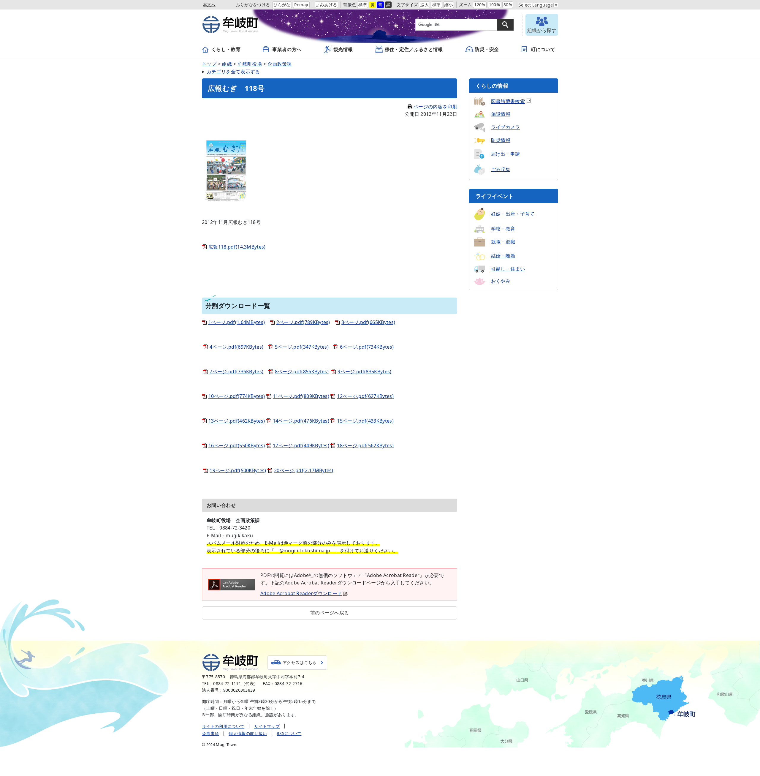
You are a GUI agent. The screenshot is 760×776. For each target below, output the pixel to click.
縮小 (448, 4)
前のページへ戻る (329, 612)
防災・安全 (487, 49)
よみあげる (326, 4)
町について (543, 49)
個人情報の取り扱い (248, 733)
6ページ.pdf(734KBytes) (367, 347)
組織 (227, 64)
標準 (362, 4)
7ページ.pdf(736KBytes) (236, 371)
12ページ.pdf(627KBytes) (365, 396)
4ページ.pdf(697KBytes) (236, 347)
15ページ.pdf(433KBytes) (365, 421)
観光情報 (343, 49)
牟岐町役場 (250, 64)
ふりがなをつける (253, 4)
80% (508, 4)
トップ (209, 64)
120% (479, 4)
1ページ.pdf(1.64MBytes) (236, 322)
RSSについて (289, 733)
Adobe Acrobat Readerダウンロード (301, 593)
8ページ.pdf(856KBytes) (302, 371)
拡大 (424, 4)
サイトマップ (267, 726)
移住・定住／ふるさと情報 (414, 49)
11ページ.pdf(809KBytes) (301, 396)
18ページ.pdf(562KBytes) (365, 445)
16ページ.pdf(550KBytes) (236, 445)
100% (494, 4)
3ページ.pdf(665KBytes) (368, 322)
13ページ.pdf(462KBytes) (236, 421)
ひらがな (281, 4)
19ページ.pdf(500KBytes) (238, 470)
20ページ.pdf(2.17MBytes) (303, 470)
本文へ (209, 4)
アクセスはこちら (300, 662)
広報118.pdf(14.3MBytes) (237, 247)
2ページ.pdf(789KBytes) (303, 322)
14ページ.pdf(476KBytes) (301, 421)
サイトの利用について (223, 726)
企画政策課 (279, 64)
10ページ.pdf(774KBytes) (236, 396)
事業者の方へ (286, 49)
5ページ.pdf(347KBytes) (302, 347)
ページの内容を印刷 (435, 106)
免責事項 (210, 733)
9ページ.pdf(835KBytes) (364, 371)
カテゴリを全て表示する (233, 71)
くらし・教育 (225, 49)
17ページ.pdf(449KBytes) (301, 445)
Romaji (301, 4)
